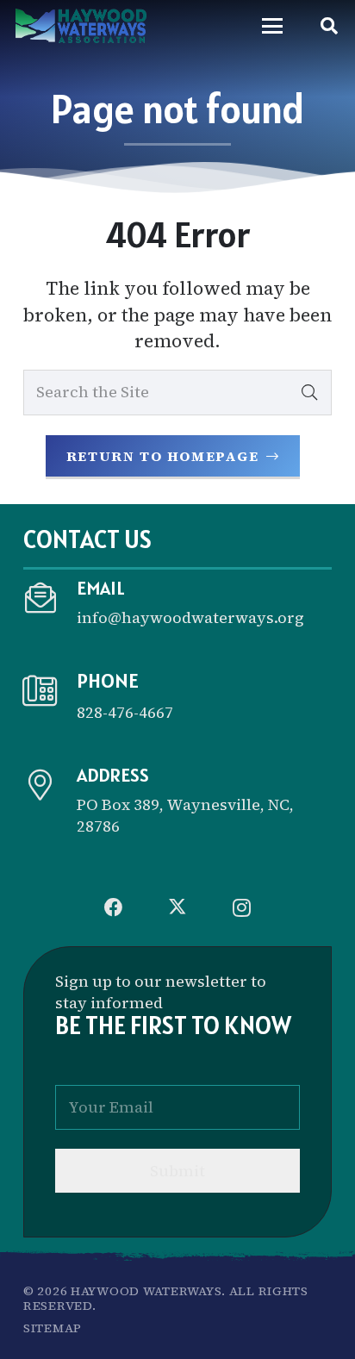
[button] (272, 26)
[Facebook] (113, 907)
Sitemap (52, 1328)
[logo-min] (81, 26)
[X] (177, 907)
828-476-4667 (125, 712)
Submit (177, 1170)
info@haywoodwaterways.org (190, 617)
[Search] (309, 392)
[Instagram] (241, 907)
